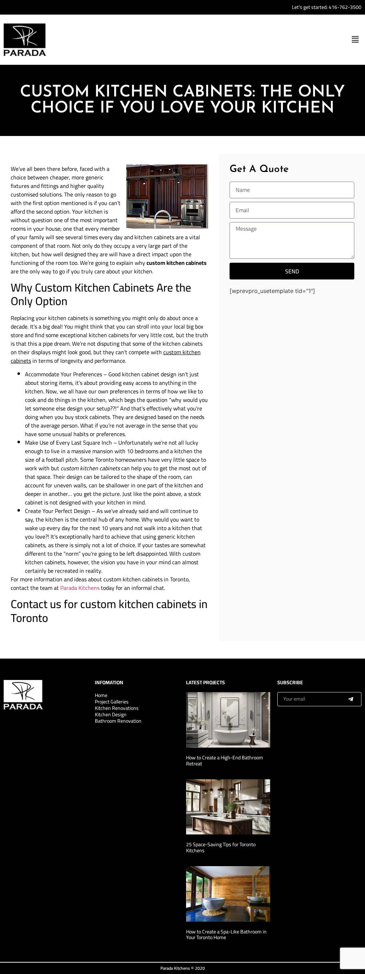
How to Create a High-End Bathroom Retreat (224, 760)
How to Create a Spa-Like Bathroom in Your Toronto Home (226, 934)
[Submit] (351, 699)
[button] (355, 39)
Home (101, 695)
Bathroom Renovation (118, 721)
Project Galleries (112, 701)
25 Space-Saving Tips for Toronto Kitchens (221, 847)
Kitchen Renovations (117, 708)
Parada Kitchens (79, 587)
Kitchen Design (111, 714)
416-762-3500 (345, 7)
